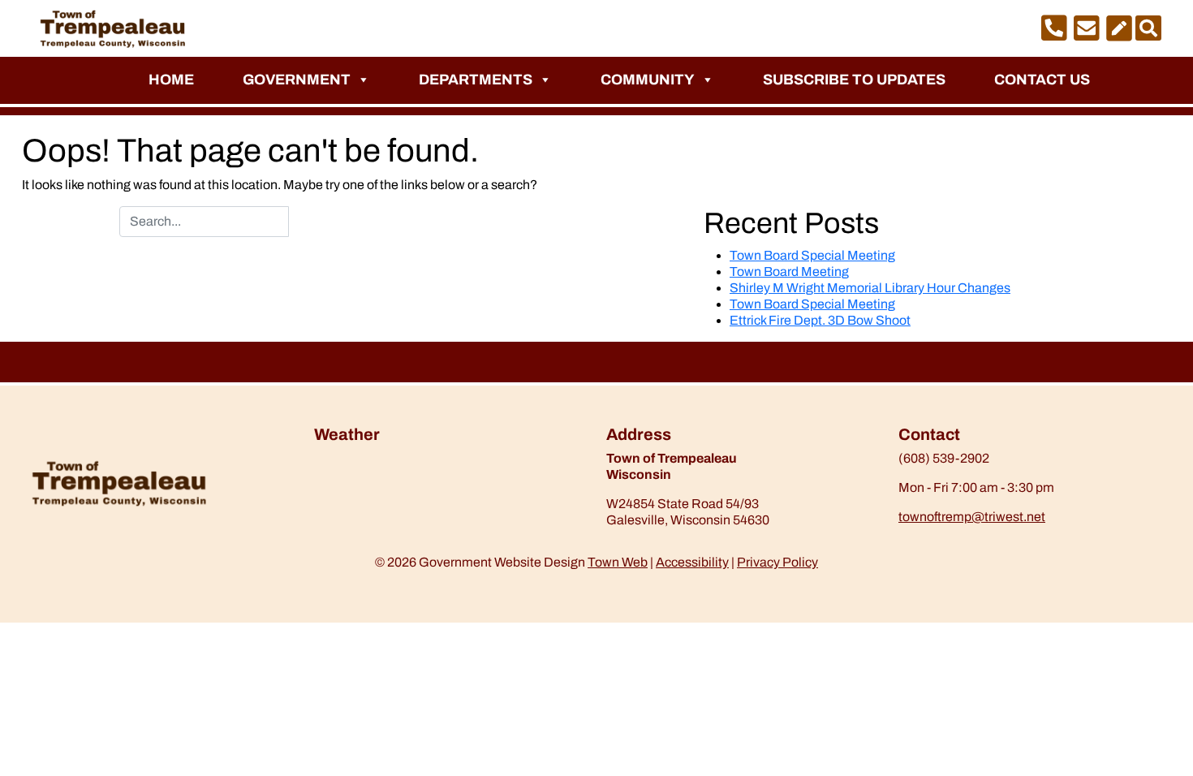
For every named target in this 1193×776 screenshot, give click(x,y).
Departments (475, 79)
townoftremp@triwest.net (971, 517)
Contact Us (1042, 79)
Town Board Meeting (789, 271)
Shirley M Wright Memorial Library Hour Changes (870, 288)
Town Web (618, 562)
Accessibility (692, 562)
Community (648, 79)
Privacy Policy (777, 562)
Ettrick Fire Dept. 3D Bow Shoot (820, 320)
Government (297, 79)
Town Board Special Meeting (812, 255)
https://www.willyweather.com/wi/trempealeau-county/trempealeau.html (399, 493)
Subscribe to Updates (854, 79)
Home (171, 79)
